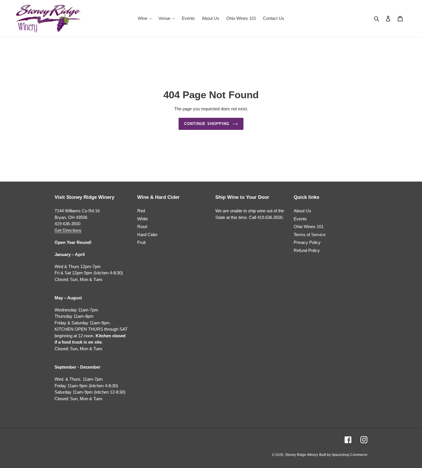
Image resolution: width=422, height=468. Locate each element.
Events (300, 218)
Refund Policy (307, 250)
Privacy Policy (307, 242)
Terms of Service (310, 234)
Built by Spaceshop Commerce (343, 455)
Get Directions (68, 230)
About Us (302, 210)
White (142, 218)
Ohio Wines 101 (309, 226)
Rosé (142, 226)
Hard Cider (147, 234)
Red (141, 210)
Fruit (141, 242)
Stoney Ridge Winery (301, 455)
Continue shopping (206, 124)
